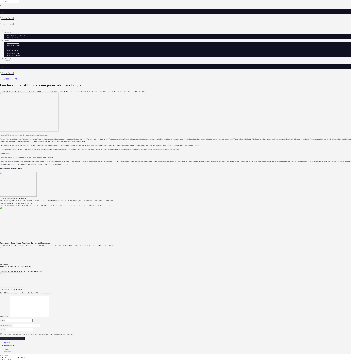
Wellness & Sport (13, 45)
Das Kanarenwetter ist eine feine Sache (13, 198)
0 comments (132, 91)
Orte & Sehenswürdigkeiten (17, 35)
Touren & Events (13, 48)
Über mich (7, 58)
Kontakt (7, 60)
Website (3, 329)
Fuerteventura (7, 168)
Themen (6, 40)
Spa (16, 168)
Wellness (20, 168)
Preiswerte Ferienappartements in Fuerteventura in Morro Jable (21, 271)
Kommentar (4, 316)
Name (2, 320)
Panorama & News (13, 55)
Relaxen (13, 168)
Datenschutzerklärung (10, 345)
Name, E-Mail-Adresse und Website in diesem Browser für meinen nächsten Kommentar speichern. (38, 334)
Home (5, 30)
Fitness (2, 168)
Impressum (7, 342)
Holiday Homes (12, 37)
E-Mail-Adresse (6, 325)
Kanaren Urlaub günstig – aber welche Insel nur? (16, 203)
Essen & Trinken (13, 43)
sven (143, 91)
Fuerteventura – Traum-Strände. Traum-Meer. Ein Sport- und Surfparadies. (25, 243)
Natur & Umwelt (13, 53)
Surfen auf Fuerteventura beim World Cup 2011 (16, 266)
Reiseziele (7, 32)
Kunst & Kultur (13, 50)
